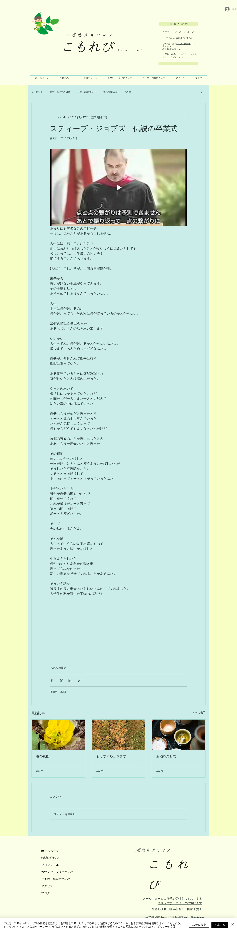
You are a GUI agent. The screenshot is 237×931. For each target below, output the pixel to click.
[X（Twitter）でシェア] (61, 680)
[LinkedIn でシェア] (70, 680)
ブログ (45, 893)
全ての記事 (37, 92)
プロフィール (50, 865)
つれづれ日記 (110, 92)
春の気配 (42, 756)
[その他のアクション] (185, 117)
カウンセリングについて (57, 872)
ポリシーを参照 (166, 926)
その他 (127, 92)
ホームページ (50, 851)
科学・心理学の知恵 (60, 92)
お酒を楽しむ (166, 756)
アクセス (47, 886)
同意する (220, 924)
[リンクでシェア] (79, 680)
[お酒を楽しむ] (178, 735)
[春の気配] (58, 735)
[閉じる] (232, 924)
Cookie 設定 (199, 924)
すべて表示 (199, 712)
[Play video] (118, 187)
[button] (201, 92)
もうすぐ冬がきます (111, 756)
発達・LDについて (86, 92)
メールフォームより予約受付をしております (172, 898)
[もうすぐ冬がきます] (118, 735)
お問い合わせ (183, 43)
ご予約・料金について (56, 879)
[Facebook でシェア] (52, 680)
